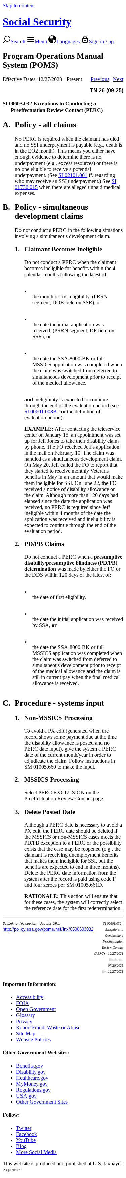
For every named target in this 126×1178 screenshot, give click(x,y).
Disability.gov (31, 1072)
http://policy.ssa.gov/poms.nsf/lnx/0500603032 (48, 929)
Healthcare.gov (32, 1078)
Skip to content (19, 5)
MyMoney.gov (32, 1084)
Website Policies (33, 1039)
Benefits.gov (29, 1066)
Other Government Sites (42, 1102)
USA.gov (26, 1096)
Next (118, 79)
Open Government (36, 1009)
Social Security (37, 22)
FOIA (22, 1003)
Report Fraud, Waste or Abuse (48, 1027)
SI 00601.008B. (41, 411)
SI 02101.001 (72, 175)
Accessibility (29, 997)
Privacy (24, 1021)
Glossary (25, 1015)
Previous (100, 79)
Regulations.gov (33, 1090)
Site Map (25, 1033)
